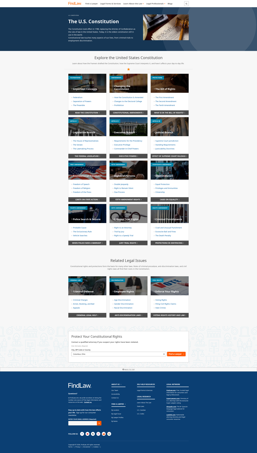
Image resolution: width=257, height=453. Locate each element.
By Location (115, 410)
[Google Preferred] (109, 434)
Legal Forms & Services (144, 390)
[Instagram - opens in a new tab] (98, 434)
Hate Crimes (160, 308)
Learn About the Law (144, 403)
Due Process (119, 192)
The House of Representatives (85, 141)
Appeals (76, 308)
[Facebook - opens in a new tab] (82, 434)
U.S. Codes (140, 414)
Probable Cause (79, 227)
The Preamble (79, 105)
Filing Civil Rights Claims (165, 304)
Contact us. (88, 402)
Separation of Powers (82, 101)
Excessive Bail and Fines (165, 231)
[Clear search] (164, 354)
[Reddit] (104, 434)
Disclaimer (86, 447)
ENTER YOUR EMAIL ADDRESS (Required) (82, 419)
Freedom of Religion (81, 188)
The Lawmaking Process (83, 148)
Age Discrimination (122, 300)
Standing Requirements (165, 145)
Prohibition (119, 105)
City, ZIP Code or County (80, 350)
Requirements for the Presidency (128, 141)
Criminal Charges (80, 300)
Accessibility (115, 394)
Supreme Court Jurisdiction (166, 141)
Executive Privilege (122, 145)
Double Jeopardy (121, 184)
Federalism (77, 97)
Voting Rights (161, 300)
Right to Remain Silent (123, 188)
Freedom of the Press (82, 192)
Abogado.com (171, 407)
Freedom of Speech (81, 184)
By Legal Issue (116, 414)
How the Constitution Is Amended (128, 97)
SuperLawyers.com (173, 398)
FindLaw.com (171, 390)
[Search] (186, 3)
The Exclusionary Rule (82, 231)
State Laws (140, 406)
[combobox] (118, 354)
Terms (70, 447)
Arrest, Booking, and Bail (83, 304)
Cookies (95, 447)
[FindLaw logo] (75, 3)
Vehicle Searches (80, 235)
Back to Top (129, 369)
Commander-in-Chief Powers (126, 148)
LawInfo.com (170, 415)
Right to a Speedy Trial (123, 235)
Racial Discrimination (123, 308)
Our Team (114, 390)
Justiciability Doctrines (164, 148)
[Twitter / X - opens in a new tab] (93, 434)
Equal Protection (162, 184)
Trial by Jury (119, 231)
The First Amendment (164, 97)
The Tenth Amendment (165, 105)
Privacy (77, 447)
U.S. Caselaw (141, 410)
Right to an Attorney (123, 227)
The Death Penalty (163, 235)
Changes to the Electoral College (128, 101)
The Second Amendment (165, 101)
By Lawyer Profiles (117, 417)
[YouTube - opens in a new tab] (87, 434)
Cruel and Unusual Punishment (168, 227)
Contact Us (115, 398)
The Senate (78, 145)
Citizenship (160, 192)
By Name (114, 421)
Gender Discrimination (124, 304)
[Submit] (99, 423)
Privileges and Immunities (166, 188)
